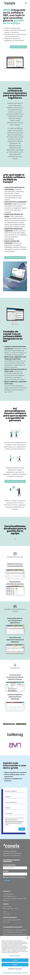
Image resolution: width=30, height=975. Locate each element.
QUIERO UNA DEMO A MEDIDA (15, 481)
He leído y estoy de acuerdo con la (14, 821)
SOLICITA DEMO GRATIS (18, 47)
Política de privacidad (17, 972)
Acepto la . (15, 877)
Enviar (22, 829)
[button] (27, 938)
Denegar (15, 964)
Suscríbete (7, 880)
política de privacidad (18, 877)
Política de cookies (6, 972)
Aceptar (15, 960)
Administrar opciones (15, 969)
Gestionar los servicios (14, 955)
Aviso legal (25, 972)
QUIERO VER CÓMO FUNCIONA (15, 258)
